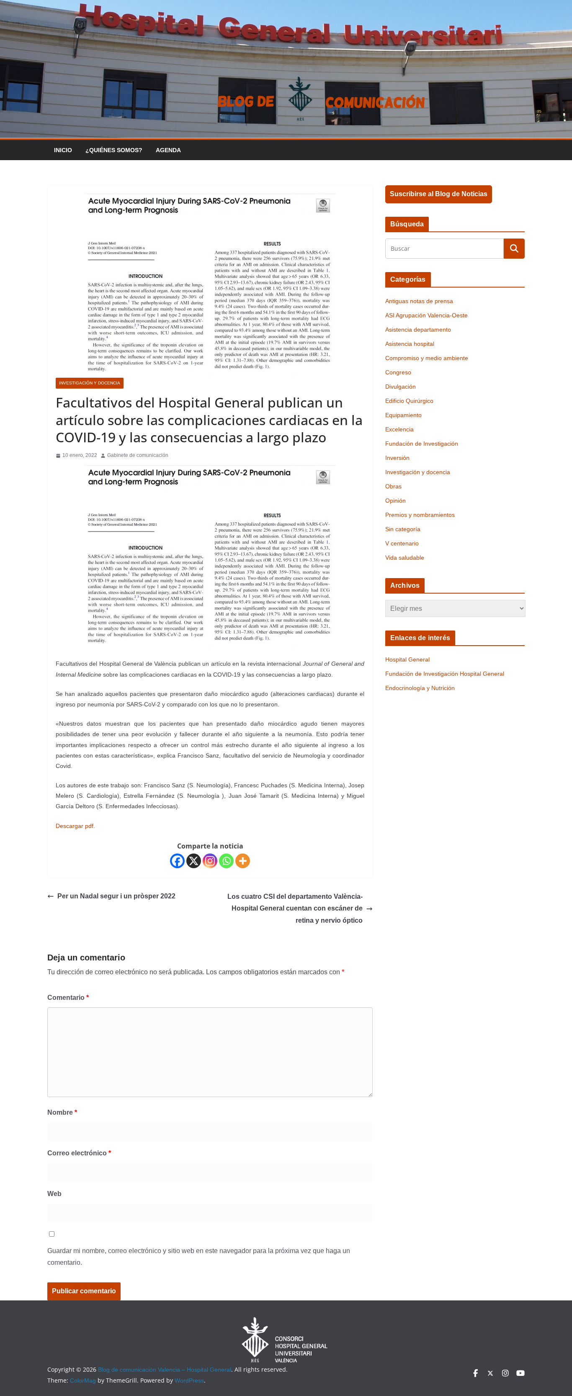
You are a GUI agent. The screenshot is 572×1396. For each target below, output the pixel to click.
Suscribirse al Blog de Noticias (438, 193)
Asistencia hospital (409, 343)
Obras (393, 486)
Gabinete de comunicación (137, 455)
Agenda (168, 150)
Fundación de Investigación (421, 443)
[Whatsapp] (226, 861)
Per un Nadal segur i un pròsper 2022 (116, 896)
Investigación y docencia (89, 383)
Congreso (398, 372)
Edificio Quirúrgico (409, 400)
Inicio (63, 150)
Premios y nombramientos (420, 514)
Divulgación (400, 386)
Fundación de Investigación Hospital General (444, 673)
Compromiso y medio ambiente (426, 358)
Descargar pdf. (75, 826)
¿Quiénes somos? (113, 150)
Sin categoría (402, 529)
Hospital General (407, 659)
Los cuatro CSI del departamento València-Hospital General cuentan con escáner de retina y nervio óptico (295, 908)
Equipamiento (403, 415)
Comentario (68, 997)
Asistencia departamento (418, 329)
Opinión (395, 500)
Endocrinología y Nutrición (420, 688)
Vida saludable (404, 557)
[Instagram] (210, 861)
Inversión (397, 457)
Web (54, 1193)
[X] (193, 861)
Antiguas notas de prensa (419, 301)
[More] (242, 861)
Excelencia (399, 429)
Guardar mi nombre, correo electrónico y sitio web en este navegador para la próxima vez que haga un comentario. (198, 1256)
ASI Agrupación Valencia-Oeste (426, 315)
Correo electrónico (79, 1153)
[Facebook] (177, 861)
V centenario (402, 543)
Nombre (62, 1112)
